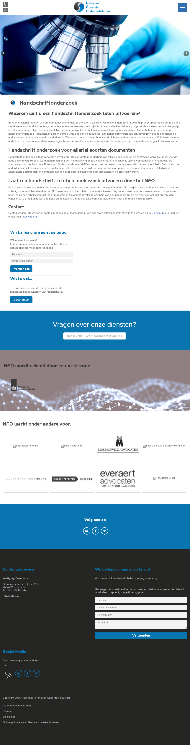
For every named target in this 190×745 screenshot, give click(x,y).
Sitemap (7, 711)
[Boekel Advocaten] (72, 478)
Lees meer (21, 299)
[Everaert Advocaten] (118, 478)
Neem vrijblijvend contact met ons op (94, 335)
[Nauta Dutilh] (72, 446)
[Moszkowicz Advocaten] (118, 446)
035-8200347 (156, 212)
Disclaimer (9, 716)
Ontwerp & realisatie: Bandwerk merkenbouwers (31, 722)
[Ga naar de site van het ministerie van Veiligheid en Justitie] (26, 387)
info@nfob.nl (29, 216)
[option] (95, 55)
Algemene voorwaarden (17, 705)
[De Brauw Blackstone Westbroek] (164, 446)
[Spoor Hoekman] (26, 446)
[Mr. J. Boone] (26, 478)
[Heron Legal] (164, 478)
